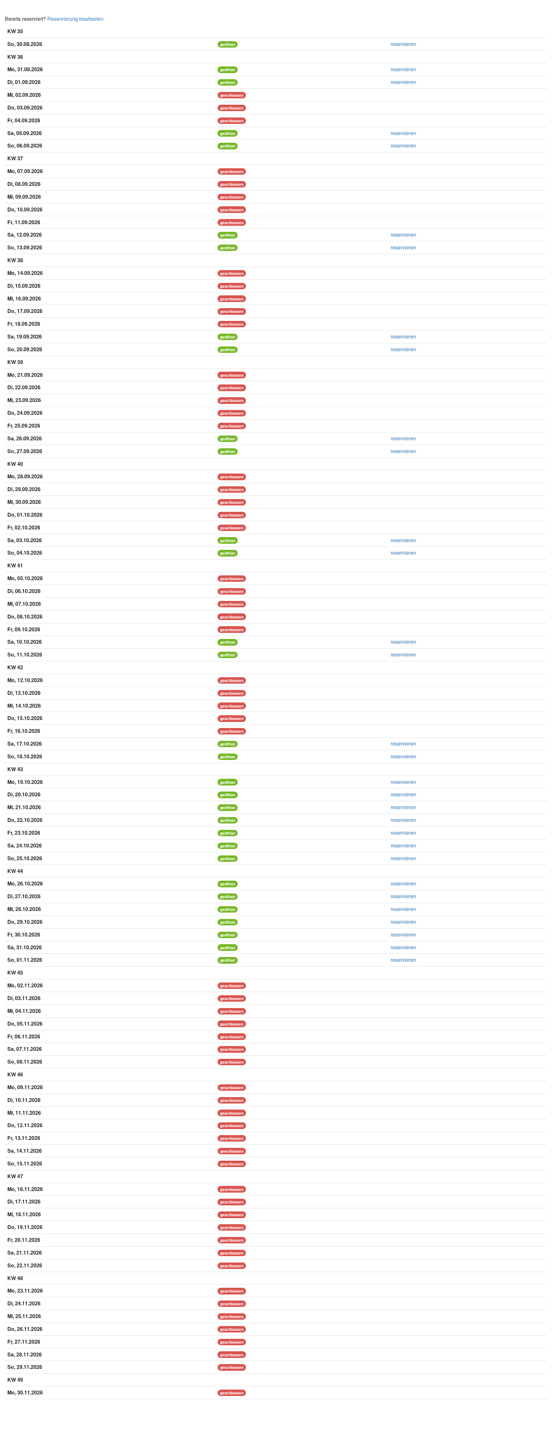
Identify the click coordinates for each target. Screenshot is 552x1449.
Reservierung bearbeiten (75, 18)
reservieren (403, 44)
